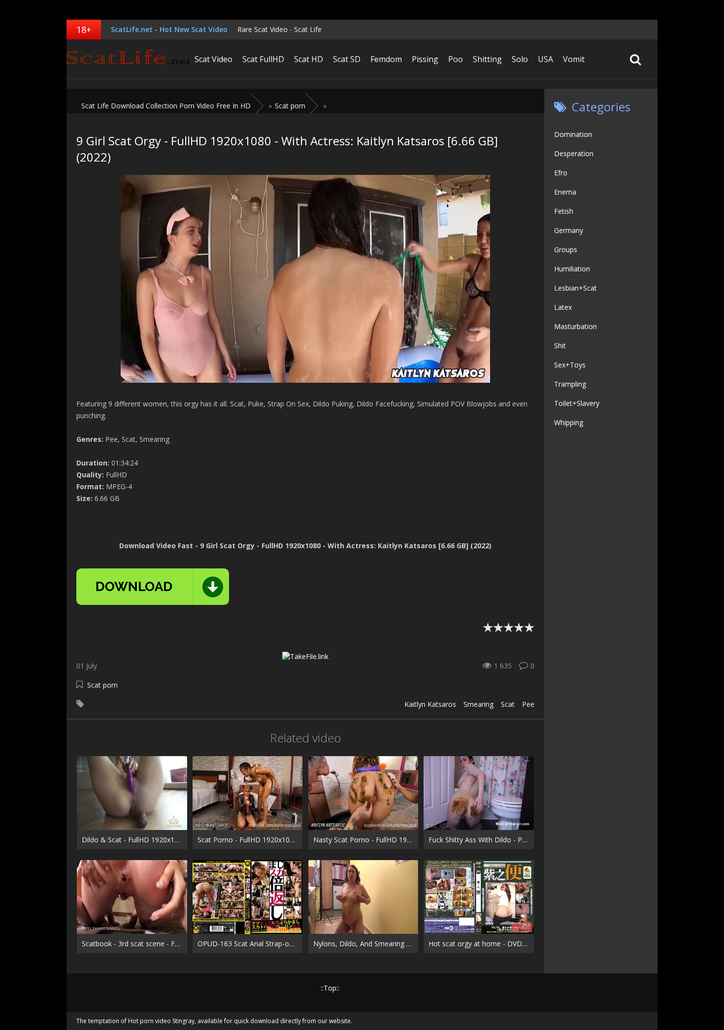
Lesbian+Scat (575, 288)
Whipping (568, 422)
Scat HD (308, 59)
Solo (520, 59)
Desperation (573, 153)
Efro (560, 172)
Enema (565, 192)
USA (545, 59)
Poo (455, 59)
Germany (568, 230)
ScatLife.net (128, 59)
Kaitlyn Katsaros (430, 704)
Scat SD (347, 59)
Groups (565, 249)
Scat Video (213, 59)
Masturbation (575, 326)
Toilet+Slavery (576, 403)
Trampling (570, 384)
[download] (152, 586)
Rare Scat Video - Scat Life (279, 29)
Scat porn (102, 685)
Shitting (487, 59)
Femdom (386, 59)
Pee (528, 704)
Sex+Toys (570, 364)
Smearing (478, 704)
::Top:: (330, 988)
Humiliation (572, 268)
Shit (560, 345)
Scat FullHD (263, 59)
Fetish (563, 211)
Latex (563, 307)
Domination (573, 134)
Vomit (574, 59)
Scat (508, 704)
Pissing (425, 59)
